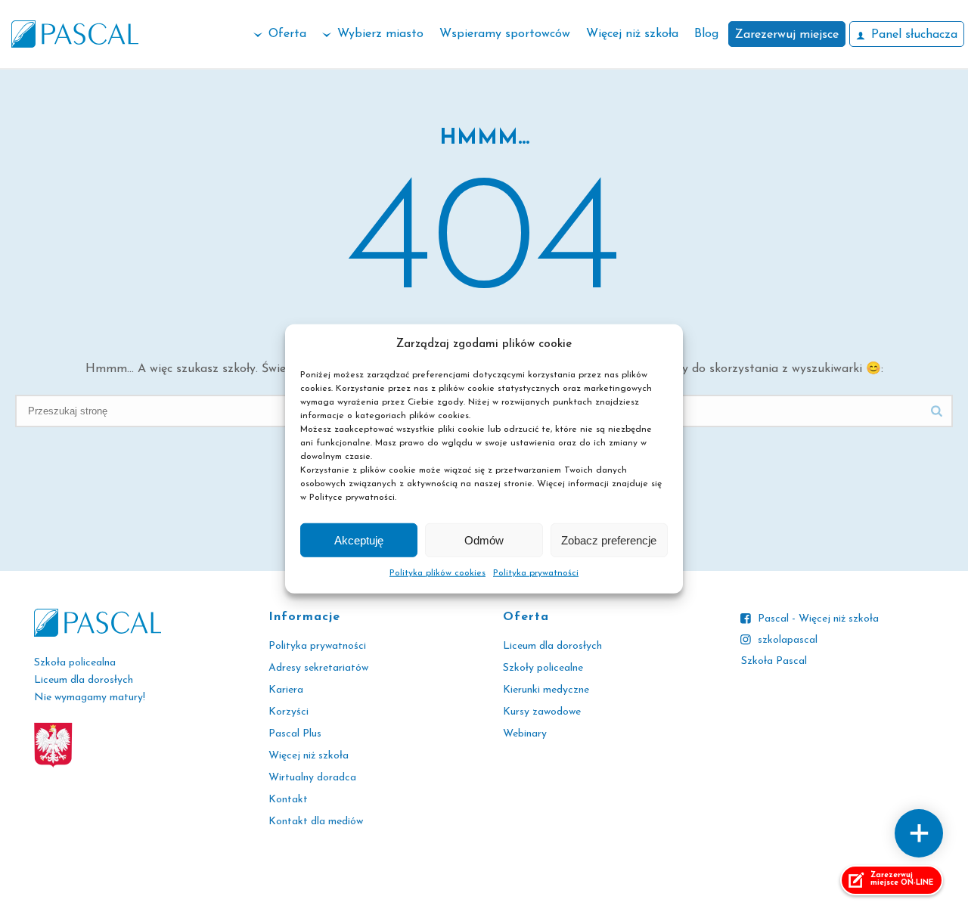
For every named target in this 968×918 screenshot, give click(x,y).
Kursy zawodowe (542, 712)
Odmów (484, 540)
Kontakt (288, 799)
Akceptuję (358, 540)
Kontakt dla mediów (315, 821)
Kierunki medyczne (546, 690)
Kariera (285, 690)
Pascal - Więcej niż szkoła (818, 619)
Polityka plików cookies (437, 573)
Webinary (525, 734)
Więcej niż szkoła (632, 34)
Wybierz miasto (380, 34)
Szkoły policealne (543, 668)
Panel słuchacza (914, 35)
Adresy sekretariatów (318, 668)
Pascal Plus (294, 734)
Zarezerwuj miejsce (787, 35)
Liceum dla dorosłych (552, 646)
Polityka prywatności (536, 573)
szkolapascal (788, 640)
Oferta (287, 34)
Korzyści (288, 712)
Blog (706, 34)
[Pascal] (74, 34)
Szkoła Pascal (774, 661)
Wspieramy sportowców (504, 34)
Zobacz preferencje (608, 540)
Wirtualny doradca (312, 777)
